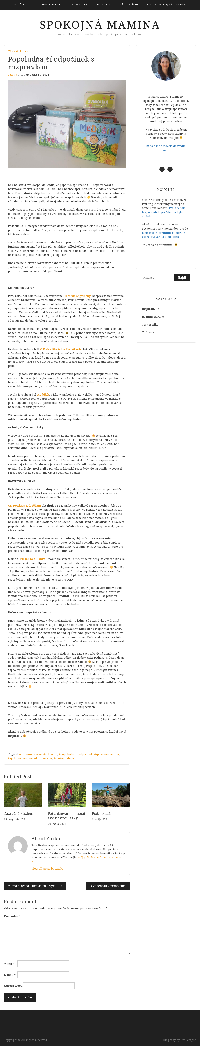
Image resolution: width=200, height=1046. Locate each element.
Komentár (12, 916)
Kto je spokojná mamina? (167, 4)
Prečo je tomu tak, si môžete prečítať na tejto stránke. (165, 212)
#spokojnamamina (106, 754)
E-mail (10, 974)
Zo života (103, 4)
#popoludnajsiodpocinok (76, 754)
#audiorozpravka (30, 754)
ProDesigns (188, 1039)
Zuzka (12, 74)
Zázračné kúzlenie (19, 814)
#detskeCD (50, 754)
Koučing (20, 4)
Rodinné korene (48, 4)
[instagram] (170, 169)
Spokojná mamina (100, 25)
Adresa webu (13, 985)
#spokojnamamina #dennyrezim (30, 758)
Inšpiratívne (129, 4)
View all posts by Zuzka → (49, 868)
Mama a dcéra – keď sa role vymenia (35, 886)
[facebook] (162, 169)
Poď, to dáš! (102, 814)
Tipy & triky (78, 4)
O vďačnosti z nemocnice (108, 886)
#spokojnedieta (64, 758)
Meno (9, 963)
